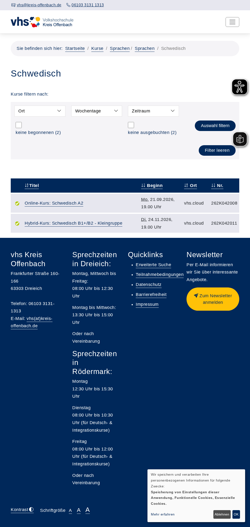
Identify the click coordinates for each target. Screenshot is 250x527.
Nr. (219, 185)
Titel (34, 185)
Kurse (97, 48)
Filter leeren (217, 150)
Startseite (75, 48)
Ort (21, 111)
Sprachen (120, 48)
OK (236, 514)
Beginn (154, 185)
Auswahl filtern (215, 125)
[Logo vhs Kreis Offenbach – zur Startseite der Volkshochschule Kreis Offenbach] (42, 21)
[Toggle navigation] (232, 22)
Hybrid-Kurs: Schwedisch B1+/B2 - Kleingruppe (73, 223)
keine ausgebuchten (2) (152, 132)
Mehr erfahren (163, 514)
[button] (213, 299)
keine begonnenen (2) (38, 132)
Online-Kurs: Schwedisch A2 (54, 203)
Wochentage (88, 111)
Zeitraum (141, 111)
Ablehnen (222, 514)
